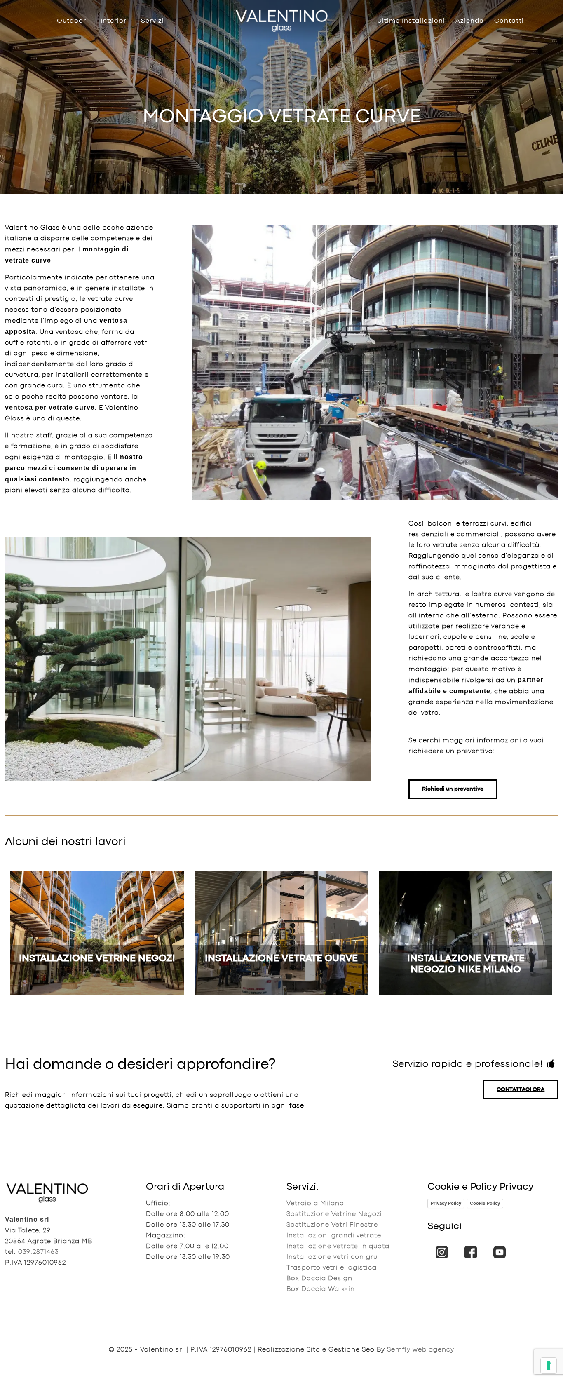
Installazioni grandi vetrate (333, 1236)
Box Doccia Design (319, 1278)
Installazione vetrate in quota (337, 1246)
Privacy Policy (446, 1203)
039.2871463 (38, 1252)
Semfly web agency (420, 1350)
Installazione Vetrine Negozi (97, 958)
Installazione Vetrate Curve (281, 958)
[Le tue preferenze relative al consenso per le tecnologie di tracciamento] (548, 1365)
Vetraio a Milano (315, 1203)
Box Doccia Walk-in (320, 1289)
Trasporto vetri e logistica (331, 1268)
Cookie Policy (485, 1203)
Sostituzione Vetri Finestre (332, 1225)
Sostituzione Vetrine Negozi (334, 1214)
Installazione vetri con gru (332, 1257)
